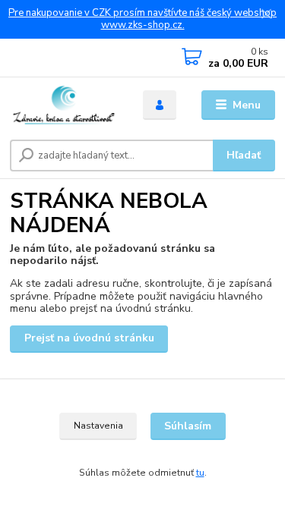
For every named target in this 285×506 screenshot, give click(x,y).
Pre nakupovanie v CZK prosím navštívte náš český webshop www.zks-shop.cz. (142, 19)
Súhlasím (187, 426)
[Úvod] (65, 105)
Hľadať (243, 155)
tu (200, 473)
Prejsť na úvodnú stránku (89, 338)
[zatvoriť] (266, 15)
